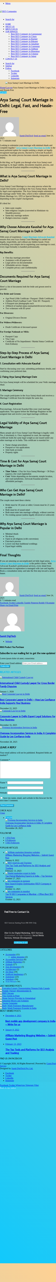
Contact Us (11, 59)
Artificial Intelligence (14, 974)
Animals (9, 964)
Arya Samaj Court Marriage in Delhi (33, 148)
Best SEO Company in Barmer (24, 39)
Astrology (9, 979)
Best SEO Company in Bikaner (24, 41)
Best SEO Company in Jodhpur (24, 49)
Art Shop (9, 972)
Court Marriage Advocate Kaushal (38, 237)
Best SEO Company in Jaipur (23, 56)
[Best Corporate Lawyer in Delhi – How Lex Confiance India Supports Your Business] (15, 694)
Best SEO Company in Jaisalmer (25, 44)
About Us (10, 26)
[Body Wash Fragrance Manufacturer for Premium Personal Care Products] (16, 1006)
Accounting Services (14, 959)
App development (13, 967)
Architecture (10, 969)
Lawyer (9, 87)
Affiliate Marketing (13, 962)
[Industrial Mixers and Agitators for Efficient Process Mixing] (14, 1001)
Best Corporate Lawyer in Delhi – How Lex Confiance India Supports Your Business (27, 701)
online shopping (18, 957)
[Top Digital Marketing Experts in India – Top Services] (20, 873)
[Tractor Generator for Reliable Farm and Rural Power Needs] (8, 1003)
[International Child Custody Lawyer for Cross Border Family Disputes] (16, 677)
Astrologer (10, 977)
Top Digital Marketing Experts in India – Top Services (28, 876)
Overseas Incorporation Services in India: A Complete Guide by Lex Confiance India (28, 734)
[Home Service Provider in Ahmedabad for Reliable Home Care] (17, 998)
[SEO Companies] (8, 11)
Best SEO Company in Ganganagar (26, 34)
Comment (5, 760)
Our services (11, 31)
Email (3, 787)
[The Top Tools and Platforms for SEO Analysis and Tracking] (18, 863)
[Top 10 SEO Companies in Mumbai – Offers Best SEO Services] (17, 891)
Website (3, 793)
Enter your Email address (11, 663)
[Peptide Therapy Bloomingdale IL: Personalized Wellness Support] (16, 991)
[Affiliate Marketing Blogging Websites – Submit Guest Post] (22, 852)
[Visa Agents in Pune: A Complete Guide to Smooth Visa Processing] (10, 996)
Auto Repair (10, 982)
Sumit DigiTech (26, 135)
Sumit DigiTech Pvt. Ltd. (22, 1068)
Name (3, 782)
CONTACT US (21, 942)
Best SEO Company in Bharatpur (25, 51)
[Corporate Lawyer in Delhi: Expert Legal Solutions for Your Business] (12, 711)
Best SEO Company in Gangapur (25, 46)
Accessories (10, 954)
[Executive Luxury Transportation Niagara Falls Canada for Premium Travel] (25, 988)
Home (8, 24)
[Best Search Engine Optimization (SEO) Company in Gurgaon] (17, 881)
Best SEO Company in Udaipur (24, 54)
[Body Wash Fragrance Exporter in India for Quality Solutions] (18, 1008)
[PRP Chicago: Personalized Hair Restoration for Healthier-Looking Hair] (7, 993)
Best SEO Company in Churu (24, 36)
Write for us (11, 29)
